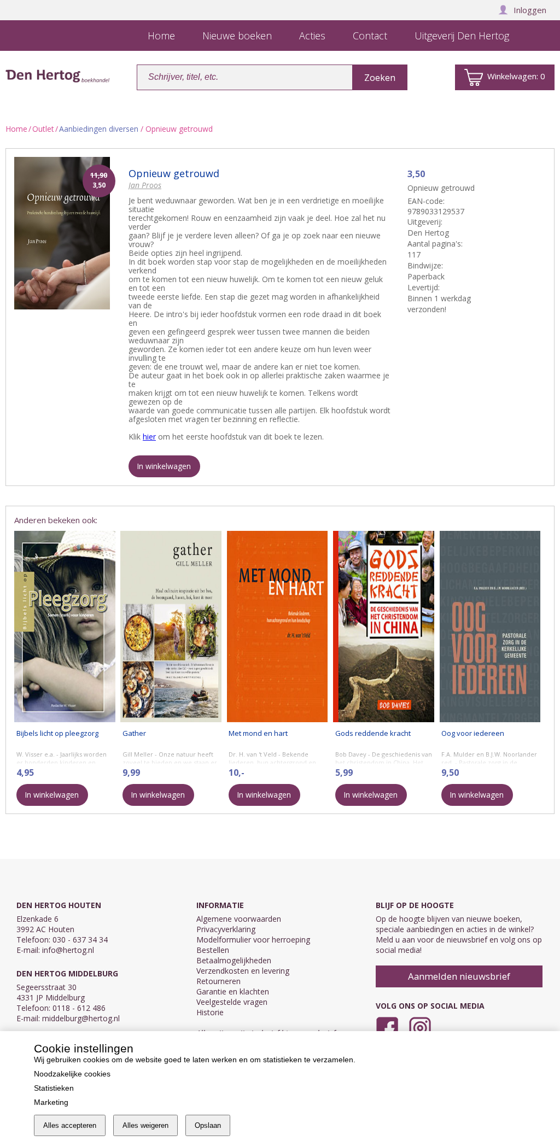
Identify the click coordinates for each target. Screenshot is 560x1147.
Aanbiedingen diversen (98, 129)
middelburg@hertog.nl (81, 1018)
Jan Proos (145, 185)
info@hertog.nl (68, 950)
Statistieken (54, 1088)
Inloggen (530, 9)
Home (16, 129)
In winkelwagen (164, 466)
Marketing (51, 1102)
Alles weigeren (145, 1125)
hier (149, 436)
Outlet (43, 129)
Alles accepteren (69, 1125)
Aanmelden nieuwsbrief (459, 976)
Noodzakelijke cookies (72, 1073)
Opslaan (208, 1125)
